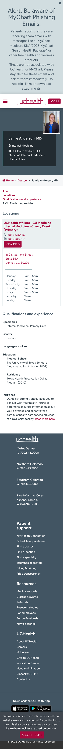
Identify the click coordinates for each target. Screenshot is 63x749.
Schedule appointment (31, 541)
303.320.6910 (16, 238)
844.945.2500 (29, 504)
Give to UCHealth (28, 657)
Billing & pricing (26, 568)
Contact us (23, 679)
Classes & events (27, 596)
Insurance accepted (29, 562)
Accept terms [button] (32, 735)
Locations (9, 195)
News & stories (26, 623)
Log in (54, 101)
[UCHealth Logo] (27, 439)
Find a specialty (26, 557)
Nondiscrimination (28, 668)
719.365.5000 (29, 484)
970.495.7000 (29, 468)
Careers (22, 647)
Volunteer (23, 652)
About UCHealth (27, 641)
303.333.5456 (16, 234)
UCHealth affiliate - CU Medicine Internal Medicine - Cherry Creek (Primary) (27, 226)
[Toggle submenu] (5, 101)
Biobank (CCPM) (27, 674)
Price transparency (29, 573)
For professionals (27, 618)
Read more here (45, 419)
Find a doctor (25, 546)
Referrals (22, 602)
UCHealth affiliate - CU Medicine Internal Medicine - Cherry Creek (27, 155)
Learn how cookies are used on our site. (31, 728)
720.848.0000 (29, 452)
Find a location (26, 552)
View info (13, 244)
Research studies (27, 607)
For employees (26, 613)
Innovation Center (28, 663)
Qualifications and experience (22, 199)
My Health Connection (31, 535)
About (6, 191)
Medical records (27, 591)
